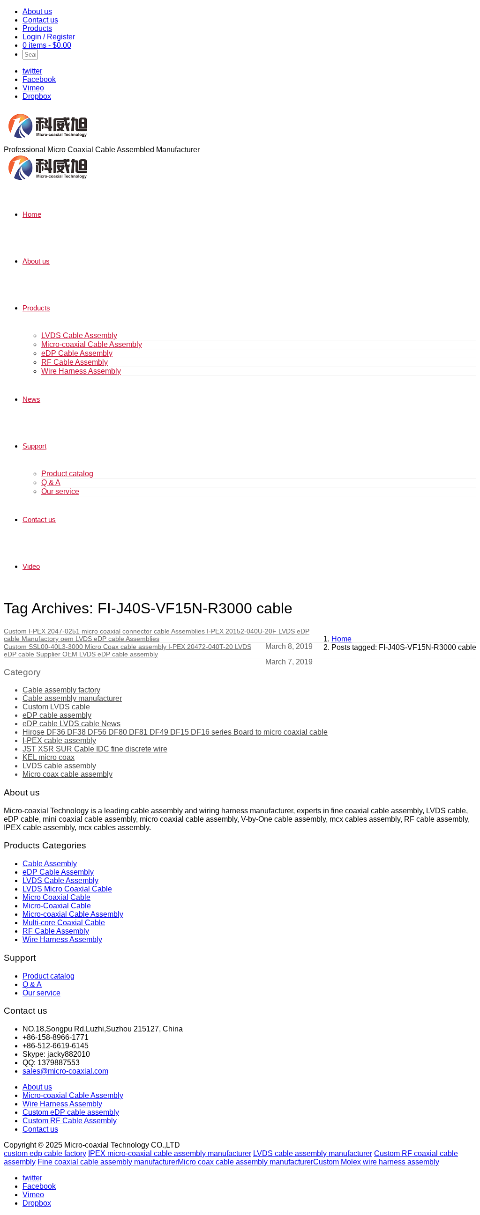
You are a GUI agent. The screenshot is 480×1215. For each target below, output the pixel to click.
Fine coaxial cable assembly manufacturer (108, 1162)
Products (37, 28)
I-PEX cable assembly (59, 740)
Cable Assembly (49, 864)
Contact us (40, 20)
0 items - (46, 45)
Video (31, 566)
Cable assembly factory (61, 690)
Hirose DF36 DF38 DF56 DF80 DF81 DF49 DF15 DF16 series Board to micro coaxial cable (175, 732)
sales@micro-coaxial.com (65, 1071)
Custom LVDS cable (56, 707)
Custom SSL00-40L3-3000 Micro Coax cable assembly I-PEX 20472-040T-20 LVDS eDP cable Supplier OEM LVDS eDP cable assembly (127, 650)
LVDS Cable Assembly (79, 335)
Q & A (50, 482)
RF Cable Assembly (74, 362)
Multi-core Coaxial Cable (63, 923)
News (31, 399)
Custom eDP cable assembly (70, 1112)
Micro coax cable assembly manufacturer (245, 1162)
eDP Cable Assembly (76, 353)
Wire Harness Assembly (81, 371)
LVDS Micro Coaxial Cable (67, 889)
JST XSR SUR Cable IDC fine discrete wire (94, 749)
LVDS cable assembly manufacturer (312, 1153)
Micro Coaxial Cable (56, 897)
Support (34, 446)
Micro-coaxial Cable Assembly (91, 344)
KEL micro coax (48, 757)
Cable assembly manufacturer (72, 698)
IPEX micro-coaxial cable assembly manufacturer (169, 1153)
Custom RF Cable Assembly (69, 1121)
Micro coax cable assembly (67, 774)
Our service (60, 491)
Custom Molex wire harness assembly (376, 1162)
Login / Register (48, 37)
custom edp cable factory (45, 1153)
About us (37, 11)
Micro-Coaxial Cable (56, 906)
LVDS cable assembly (59, 766)
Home (31, 214)
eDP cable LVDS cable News (71, 724)
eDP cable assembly (56, 715)
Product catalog (67, 474)
